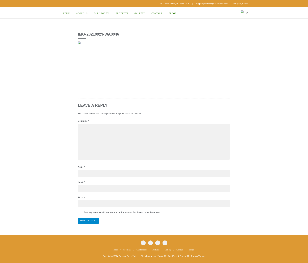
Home (115, 250)
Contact (179, 250)
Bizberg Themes (198, 256)
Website (81, 197)
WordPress (172, 256)
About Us (127, 250)
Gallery (168, 250)
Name (81, 167)
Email (81, 182)
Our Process (142, 250)
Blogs (191, 250)
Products (155, 250)
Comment (83, 121)
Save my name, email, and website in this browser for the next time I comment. (122, 212)
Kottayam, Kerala (240, 3)
